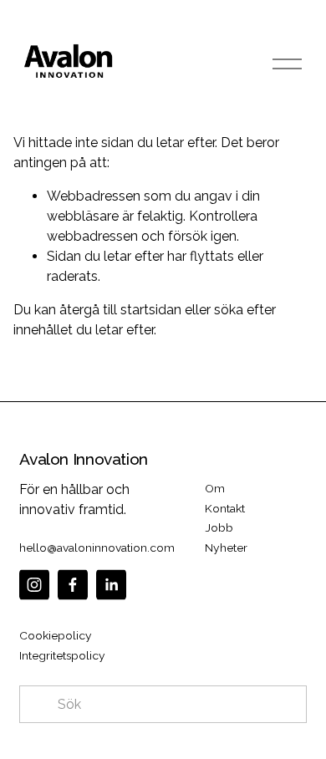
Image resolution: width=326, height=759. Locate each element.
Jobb (219, 527)
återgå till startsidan (120, 310)
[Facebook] (73, 584)
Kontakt (225, 508)
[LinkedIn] (111, 584)
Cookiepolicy (55, 635)
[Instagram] (34, 584)
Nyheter (226, 547)
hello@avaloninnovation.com (97, 547)
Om (215, 488)
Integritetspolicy (62, 655)
